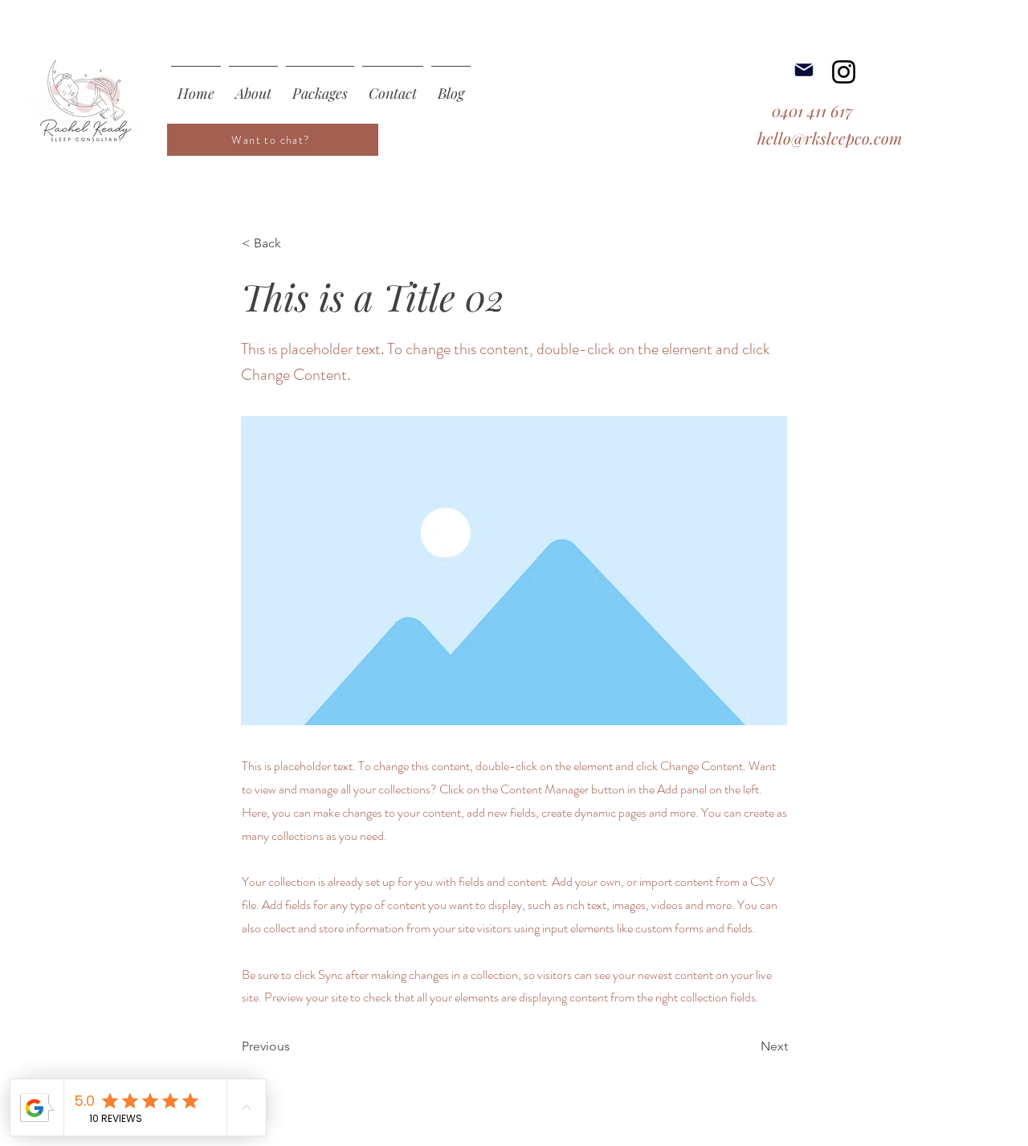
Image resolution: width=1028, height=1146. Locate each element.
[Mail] (804, 69)
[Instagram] (843, 72)
